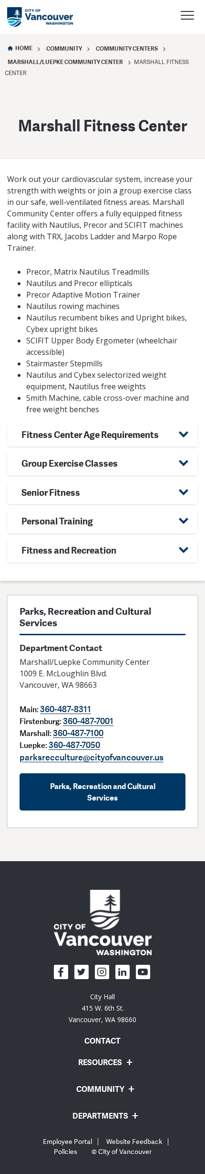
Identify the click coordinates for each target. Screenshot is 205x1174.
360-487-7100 (78, 732)
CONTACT (102, 1040)
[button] (102, 435)
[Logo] (103, 922)
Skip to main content (44, 82)
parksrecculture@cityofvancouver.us (92, 757)
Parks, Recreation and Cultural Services (102, 792)
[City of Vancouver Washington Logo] (40, 17)
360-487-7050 (74, 744)
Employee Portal (67, 1141)
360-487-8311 (65, 709)
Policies (65, 1151)
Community (64, 48)
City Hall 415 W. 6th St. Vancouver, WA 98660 (102, 1008)
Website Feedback (134, 1141)
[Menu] (187, 17)
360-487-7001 (88, 720)
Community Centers (127, 48)
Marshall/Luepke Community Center (65, 62)
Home (23, 48)
